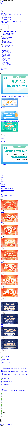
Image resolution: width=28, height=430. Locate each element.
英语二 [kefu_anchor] (2, 14)
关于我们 (5, 424)
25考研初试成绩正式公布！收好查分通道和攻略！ (7, 37)
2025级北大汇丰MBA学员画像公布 (5, 51)
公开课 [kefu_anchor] (18, 14)
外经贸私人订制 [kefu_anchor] (5, 23)
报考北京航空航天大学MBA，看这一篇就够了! (6, 52)
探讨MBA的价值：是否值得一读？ (5, 46)
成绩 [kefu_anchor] (3, 423)
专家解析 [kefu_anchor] (2, 13)
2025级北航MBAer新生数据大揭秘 (5, 50)
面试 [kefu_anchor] (4, 423)
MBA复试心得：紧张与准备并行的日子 (6, 63)
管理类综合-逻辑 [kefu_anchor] (7, 14)
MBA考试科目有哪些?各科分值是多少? (6, 54)
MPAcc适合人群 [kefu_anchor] (16, 21)
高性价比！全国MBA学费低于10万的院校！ (6, 58)
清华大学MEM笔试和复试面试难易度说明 (6, 41)
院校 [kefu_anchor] (1, 423)
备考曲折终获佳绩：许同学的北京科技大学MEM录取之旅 (8, 64)
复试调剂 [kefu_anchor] (6, 423)
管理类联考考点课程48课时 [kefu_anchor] (8, 17)
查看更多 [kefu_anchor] (1, 353)
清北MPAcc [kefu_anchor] (2, 21)
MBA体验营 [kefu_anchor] (14, 14)
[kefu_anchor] (1, 9)
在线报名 (3, 424)
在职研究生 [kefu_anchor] (8, 424)
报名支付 (12, 424)
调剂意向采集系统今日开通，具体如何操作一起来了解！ (7, 45)
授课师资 (10, 424)
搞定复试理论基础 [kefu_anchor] (3, 15)
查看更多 (5, 31)
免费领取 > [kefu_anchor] (6, 15)
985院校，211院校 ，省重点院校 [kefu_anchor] (4, 24)
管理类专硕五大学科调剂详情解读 (5, 62)
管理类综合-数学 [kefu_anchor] (4, 14)
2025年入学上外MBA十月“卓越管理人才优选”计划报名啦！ (8, 34)
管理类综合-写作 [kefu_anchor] (11, 14)
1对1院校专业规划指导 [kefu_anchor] (3, 17)
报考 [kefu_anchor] (2, 423)
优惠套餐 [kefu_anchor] (20, 14)
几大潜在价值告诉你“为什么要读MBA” (6, 55)
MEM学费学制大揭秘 (4, 59)
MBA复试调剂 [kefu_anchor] (16, 14)
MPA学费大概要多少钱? (4, 60)
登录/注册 (2, 1)
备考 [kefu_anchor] (0, 423)
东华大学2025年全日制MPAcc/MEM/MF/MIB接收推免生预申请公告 (8, 33)
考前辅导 (1, 424)
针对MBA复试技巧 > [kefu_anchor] (5, 13)
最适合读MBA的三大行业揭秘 (5, 56)
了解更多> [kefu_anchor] (2, 72)
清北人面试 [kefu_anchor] (2, 23)
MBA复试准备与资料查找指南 (5, 38)
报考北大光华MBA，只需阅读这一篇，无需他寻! (7, 42)
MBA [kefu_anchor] (6, 424)
